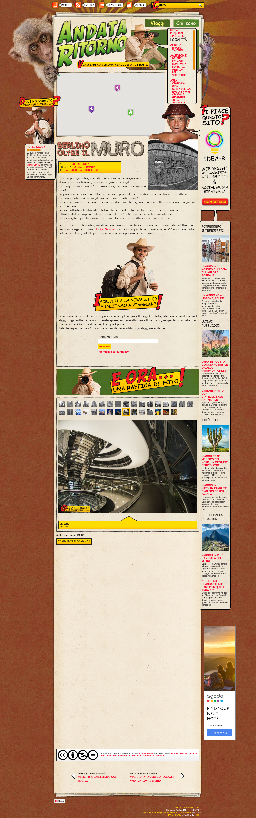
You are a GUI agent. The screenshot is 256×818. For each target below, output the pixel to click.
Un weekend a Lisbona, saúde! (213, 297)
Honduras (178, 66)
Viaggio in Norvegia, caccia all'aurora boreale (214, 271)
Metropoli (72, 170)
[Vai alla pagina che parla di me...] (186, 26)
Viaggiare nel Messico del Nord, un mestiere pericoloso (215, 461)
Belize (176, 58)
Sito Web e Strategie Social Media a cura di (167, 812)
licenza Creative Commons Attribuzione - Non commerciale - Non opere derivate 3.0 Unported (148, 754)
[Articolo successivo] (182, 778)
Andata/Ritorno (145, 753)
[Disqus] (127, 595)
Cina (175, 86)
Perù (175, 72)
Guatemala (179, 64)
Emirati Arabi (181, 91)
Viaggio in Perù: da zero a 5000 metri (213, 558)
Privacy (177, 807)
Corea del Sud (181, 88)
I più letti (177, 35)
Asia (173, 80)
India (175, 100)
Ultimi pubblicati (177, 32)
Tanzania (177, 50)
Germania (89, 167)
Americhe (178, 56)
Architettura (89, 170)
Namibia (177, 47)
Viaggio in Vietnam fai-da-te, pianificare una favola (215, 490)
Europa (77, 167)
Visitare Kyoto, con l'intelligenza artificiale (213, 395)
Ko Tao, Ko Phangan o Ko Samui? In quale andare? (213, 586)
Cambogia (178, 83)
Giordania (178, 97)
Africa (175, 45)
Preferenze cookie (192, 807)
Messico (177, 69)
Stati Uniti (179, 75)
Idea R (198, 815)
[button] (91, 109)
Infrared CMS (174, 815)
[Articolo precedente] (73, 778)
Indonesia (178, 102)
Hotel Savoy (105, 229)
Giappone (178, 94)
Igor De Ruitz (79, 164)
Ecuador (177, 61)
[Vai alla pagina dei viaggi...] (157, 26)
